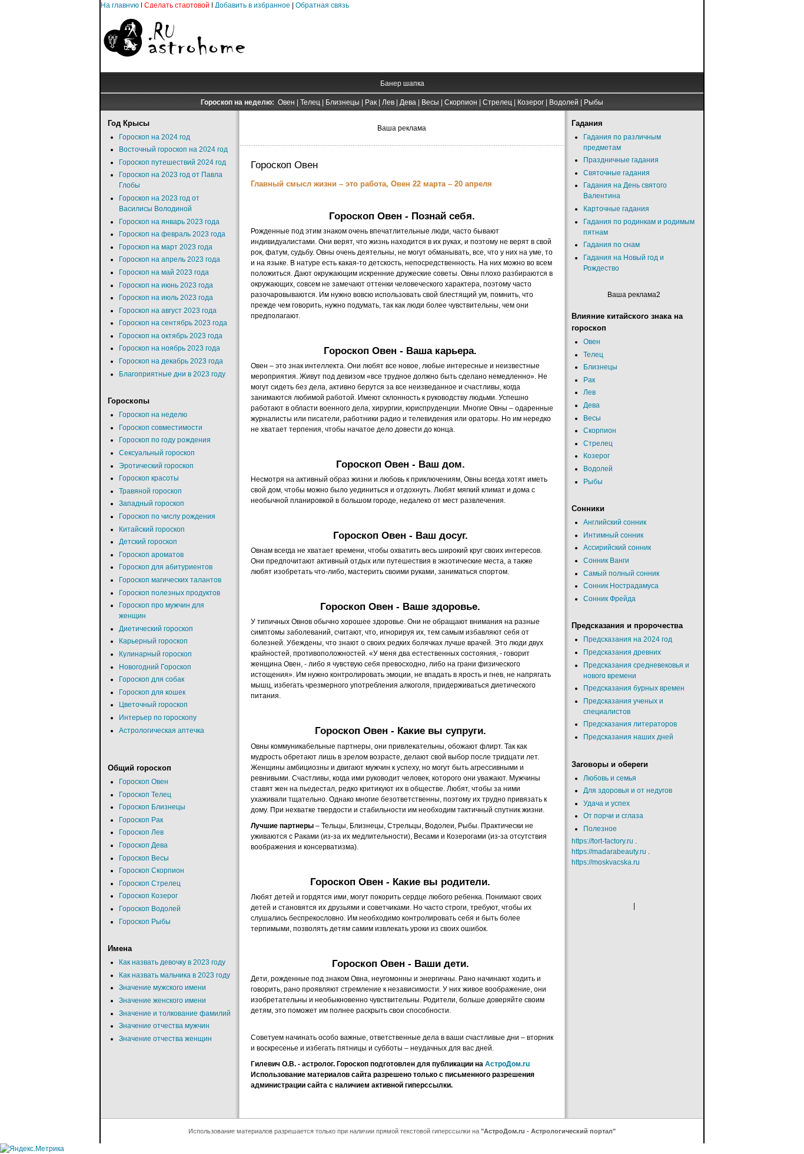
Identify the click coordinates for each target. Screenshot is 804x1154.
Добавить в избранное (252, 5)
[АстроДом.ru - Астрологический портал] (174, 67)
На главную (120, 5)
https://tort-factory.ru (602, 841)
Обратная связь (322, 5)
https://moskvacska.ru (606, 862)
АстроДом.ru (507, 1064)
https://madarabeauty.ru (609, 852)
